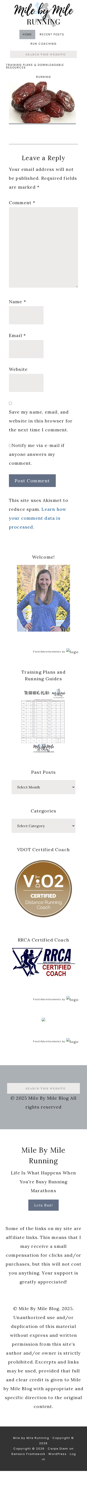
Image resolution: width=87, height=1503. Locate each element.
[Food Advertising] (43, 1020)
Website (18, 369)
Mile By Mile (43, 14)
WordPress (57, 1454)
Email (17, 335)
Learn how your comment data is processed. (37, 518)
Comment (22, 202)
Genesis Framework (28, 1454)
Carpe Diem (58, 1448)
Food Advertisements (47, 651)
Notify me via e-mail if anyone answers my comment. (37, 454)
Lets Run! (43, 1205)
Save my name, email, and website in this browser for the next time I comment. (40, 420)
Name (17, 301)
